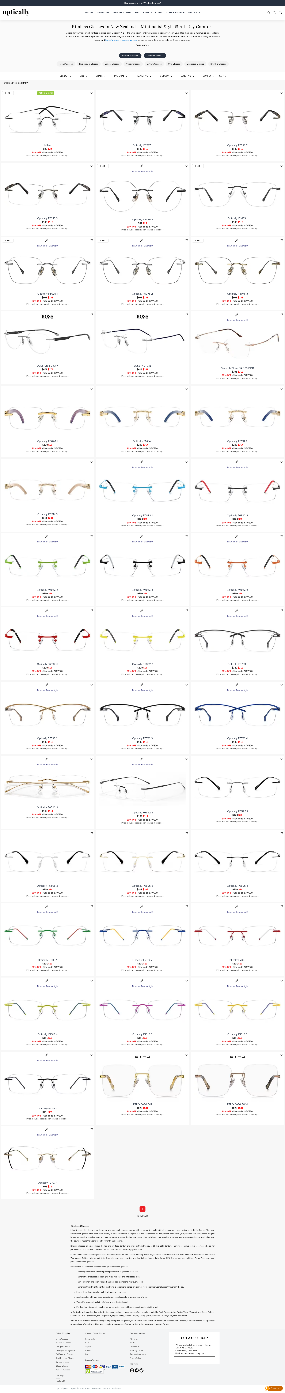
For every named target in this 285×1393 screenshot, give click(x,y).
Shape (99, 76)
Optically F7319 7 (47, 1108)
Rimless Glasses (62, 1362)
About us (134, 1339)
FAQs (132, 1343)
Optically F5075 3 (237, 293)
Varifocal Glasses (63, 1370)
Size (82, 76)
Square (88, 1347)
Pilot (87, 1354)
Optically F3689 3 (142, 219)
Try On (8, 93)
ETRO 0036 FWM (237, 1104)
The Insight (60, 1381)
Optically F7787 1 (47, 1182)
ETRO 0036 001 (142, 1104)
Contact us (134, 1347)
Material (119, 76)
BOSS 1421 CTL (142, 365)
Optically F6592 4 (142, 812)
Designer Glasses (63, 1347)
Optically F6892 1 (142, 515)
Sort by (207, 76)
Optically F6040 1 (47, 441)
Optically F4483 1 (237, 218)
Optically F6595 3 (142, 885)
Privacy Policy (135, 1358)
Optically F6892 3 (47, 589)
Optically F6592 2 (47, 807)
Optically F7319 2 (142, 960)
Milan (47, 145)
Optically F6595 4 (237, 885)
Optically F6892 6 (47, 664)
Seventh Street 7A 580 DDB (237, 368)
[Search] (269, 13)
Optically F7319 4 (47, 1034)
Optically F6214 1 (142, 441)
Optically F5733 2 (47, 738)
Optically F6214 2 (237, 441)
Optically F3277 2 (237, 145)
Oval (87, 1343)
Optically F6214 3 (47, 514)
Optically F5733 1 (237, 664)
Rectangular (90, 1339)
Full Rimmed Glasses (64, 1354)
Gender (64, 76)
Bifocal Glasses (62, 1366)
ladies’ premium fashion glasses (121, 40)
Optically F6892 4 (142, 589)
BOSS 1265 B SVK (47, 365)
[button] (137, 13)
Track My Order (136, 1351)
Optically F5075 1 (47, 293)
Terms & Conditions (138, 1354)
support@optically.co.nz (195, 1353)
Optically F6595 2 (47, 885)
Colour (165, 76)
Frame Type (142, 76)
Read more (141, 45)
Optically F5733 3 (142, 738)
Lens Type (186, 76)
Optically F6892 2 (237, 515)
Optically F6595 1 (237, 811)
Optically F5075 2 (142, 293)
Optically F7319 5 (142, 1034)
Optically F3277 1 (142, 145)
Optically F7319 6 (237, 1034)
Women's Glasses (130, 55)
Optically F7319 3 (237, 960)
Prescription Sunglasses (66, 1351)
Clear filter (223, 76)
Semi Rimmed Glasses (65, 1358)
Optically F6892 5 (237, 589)
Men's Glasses (155, 55)
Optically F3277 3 (47, 218)
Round (88, 1351)
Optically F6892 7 (142, 664)
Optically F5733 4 (237, 738)
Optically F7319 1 (47, 960)
